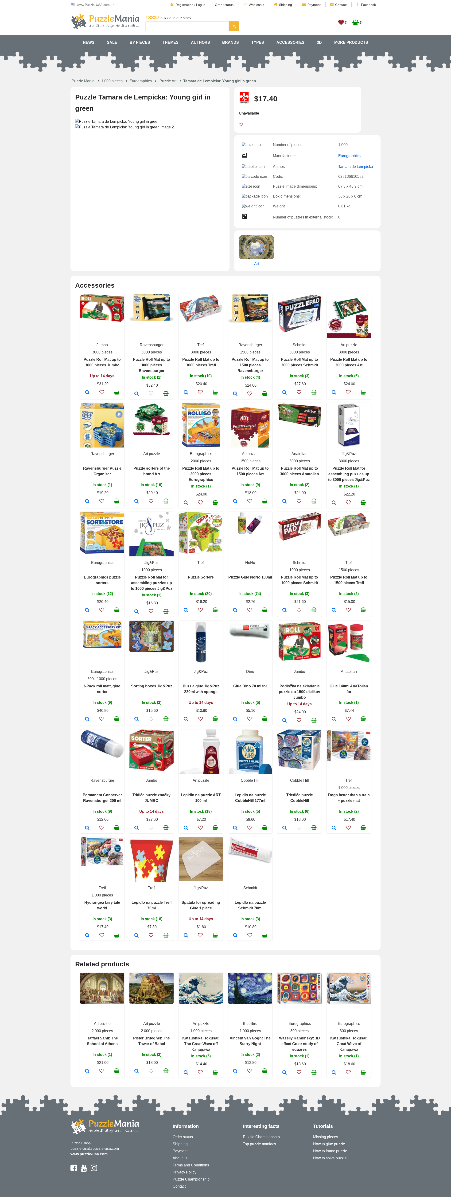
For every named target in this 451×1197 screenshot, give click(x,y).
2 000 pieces (102, 1031)
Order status (224, 5)
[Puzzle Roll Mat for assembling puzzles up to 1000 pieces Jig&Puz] (136, 612)
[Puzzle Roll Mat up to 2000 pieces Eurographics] (186, 503)
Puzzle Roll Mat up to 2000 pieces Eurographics (200, 474)
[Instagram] (94, 1170)
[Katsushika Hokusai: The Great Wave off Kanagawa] (186, 1073)
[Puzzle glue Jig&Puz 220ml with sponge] (186, 719)
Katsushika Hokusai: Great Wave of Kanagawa (348, 1043)
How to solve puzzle (330, 1158)
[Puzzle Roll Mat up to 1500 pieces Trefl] (334, 610)
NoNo (250, 563)
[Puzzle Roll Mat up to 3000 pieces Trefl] (186, 393)
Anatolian (299, 454)
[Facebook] (73, 1170)
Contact (341, 5)
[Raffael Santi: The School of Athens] (87, 1071)
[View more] (102, 320)
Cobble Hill (250, 780)
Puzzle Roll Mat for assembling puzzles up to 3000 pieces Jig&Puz (349, 474)
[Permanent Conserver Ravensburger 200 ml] (87, 828)
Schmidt (299, 345)
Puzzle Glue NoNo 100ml (250, 577)
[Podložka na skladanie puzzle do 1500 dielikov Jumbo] (284, 721)
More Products (351, 42)
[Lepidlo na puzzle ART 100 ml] (186, 828)
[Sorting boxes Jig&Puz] (136, 719)
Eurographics (140, 81)
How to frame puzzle (330, 1151)
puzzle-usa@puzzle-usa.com (94, 1148)
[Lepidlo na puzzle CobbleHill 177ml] (235, 828)
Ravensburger (151, 345)
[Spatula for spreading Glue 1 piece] (186, 936)
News (88, 42)
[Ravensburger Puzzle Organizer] (87, 502)
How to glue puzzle (329, 1144)
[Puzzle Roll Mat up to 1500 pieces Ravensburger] (235, 394)
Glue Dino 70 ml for (250, 686)
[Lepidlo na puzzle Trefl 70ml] (136, 936)
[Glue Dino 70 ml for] (235, 719)
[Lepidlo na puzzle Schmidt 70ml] (235, 936)
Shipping (285, 5)
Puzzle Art (167, 81)
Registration (184, 5)
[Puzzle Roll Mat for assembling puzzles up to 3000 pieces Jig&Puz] (334, 503)
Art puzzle (349, 345)
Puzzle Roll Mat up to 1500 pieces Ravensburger (250, 365)
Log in (200, 5)
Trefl (201, 345)
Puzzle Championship (191, 1179)
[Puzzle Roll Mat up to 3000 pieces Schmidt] (284, 393)
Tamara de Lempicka (355, 167)
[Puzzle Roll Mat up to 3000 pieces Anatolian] (284, 502)
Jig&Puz (349, 454)
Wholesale (256, 5)
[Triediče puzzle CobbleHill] (284, 828)
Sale (112, 42)
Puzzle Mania (83, 81)
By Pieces (140, 42)
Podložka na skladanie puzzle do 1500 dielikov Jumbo (299, 691)
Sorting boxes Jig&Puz (151, 686)
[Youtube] (84, 1170)
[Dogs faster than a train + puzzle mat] (334, 828)
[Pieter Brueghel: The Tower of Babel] (136, 1071)
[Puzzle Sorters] (186, 610)
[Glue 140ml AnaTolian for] (334, 719)
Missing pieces (325, 1137)
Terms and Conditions (191, 1165)
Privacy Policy (184, 1172)
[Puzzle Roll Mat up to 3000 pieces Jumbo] (87, 393)
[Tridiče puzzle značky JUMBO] (136, 828)
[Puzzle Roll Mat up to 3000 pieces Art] (334, 393)
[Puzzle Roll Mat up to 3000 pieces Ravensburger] (136, 394)
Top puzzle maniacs (259, 1144)
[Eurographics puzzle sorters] (87, 610)
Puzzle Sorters (201, 577)
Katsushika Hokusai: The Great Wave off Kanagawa (200, 1043)
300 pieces (299, 1031)
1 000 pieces (112, 81)
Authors (200, 42)
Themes (171, 42)
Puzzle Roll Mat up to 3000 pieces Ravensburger (151, 365)
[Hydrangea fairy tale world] (87, 936)
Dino (250, 672)
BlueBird (250, 1024)
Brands (230, 42)
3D (319, 42)
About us (180, 1158)
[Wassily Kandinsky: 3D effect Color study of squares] (284, 1073)
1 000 (343, 145)
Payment (314, 5)
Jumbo (102, 345)
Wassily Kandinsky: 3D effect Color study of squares (299, 1043)
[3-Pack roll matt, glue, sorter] (87, 719)
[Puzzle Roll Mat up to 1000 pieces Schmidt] (284, 610)
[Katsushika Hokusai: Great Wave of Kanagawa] (334, 1073)
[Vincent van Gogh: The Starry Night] (235, 1071)
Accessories (290, 42)
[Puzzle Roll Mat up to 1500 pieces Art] (235, 502)
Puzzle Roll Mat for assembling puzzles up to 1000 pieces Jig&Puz (151, 583)
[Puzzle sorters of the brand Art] (136, 502)
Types (257, 42)
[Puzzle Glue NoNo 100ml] (235, 610)
